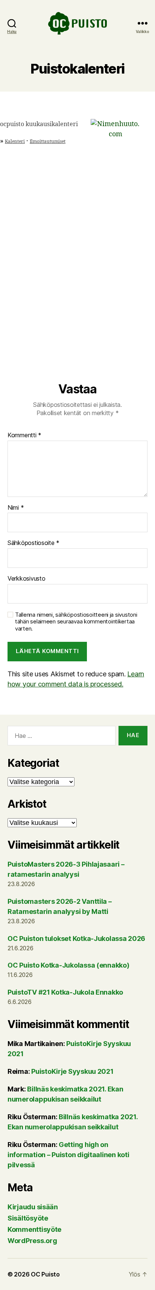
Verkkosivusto (27, 578)
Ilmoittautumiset (47, 142)
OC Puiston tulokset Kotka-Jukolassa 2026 (76, 938)
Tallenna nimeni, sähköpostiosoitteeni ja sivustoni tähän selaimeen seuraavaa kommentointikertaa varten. (76, 621)
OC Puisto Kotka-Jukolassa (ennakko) (68, 965)
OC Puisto (45, 1274)
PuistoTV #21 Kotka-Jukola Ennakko (65, 992)
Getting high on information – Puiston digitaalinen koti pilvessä (68, 1155)
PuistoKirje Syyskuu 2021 (72, 1071)
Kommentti (24, 435)
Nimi (16, 507)
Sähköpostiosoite (33, 543)
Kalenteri (15, 142)
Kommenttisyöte (34, 1229)
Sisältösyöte (28, 1218)
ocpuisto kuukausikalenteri (39, 124)
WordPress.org (32, 1241)
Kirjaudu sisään (33, 1207)
